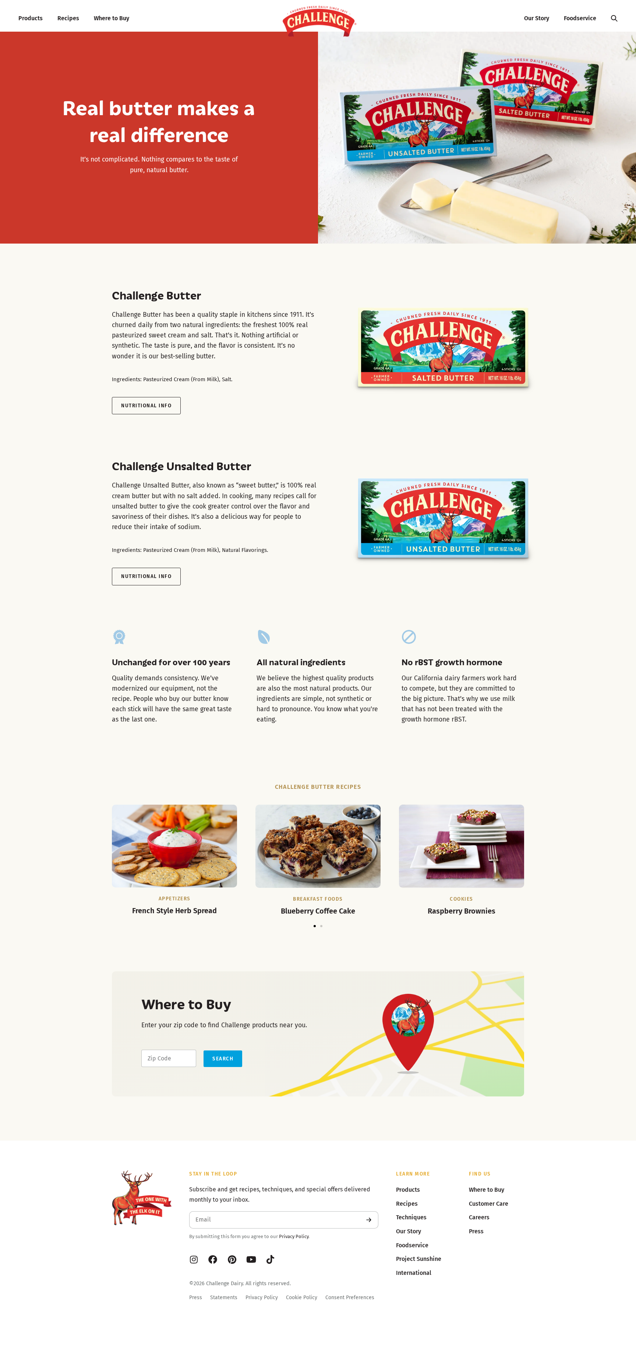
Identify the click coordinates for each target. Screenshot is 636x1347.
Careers (479, 1217)
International (413, 1272)
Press (195, 1297)
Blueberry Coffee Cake (318, 911)
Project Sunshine (418, 1258)
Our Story (536, 18)
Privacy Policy (293, 1236)
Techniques (411, 1217)
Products (30, 18)
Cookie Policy (301, 1297)
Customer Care (488, 1203)
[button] (315, 926)
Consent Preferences (349, 1297)
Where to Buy (111, 18)
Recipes (68, 18)
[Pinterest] (231, 1259)
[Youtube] (251, 1259)
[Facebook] (212, 1259)
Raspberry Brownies (461, 911)
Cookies (461, 899)
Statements (223, 1297)
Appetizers (175, 899)
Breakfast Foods (318, 899)
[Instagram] (193, 1259)
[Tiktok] (270, 1259)
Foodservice (580, 18)
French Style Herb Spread (174, 910)
